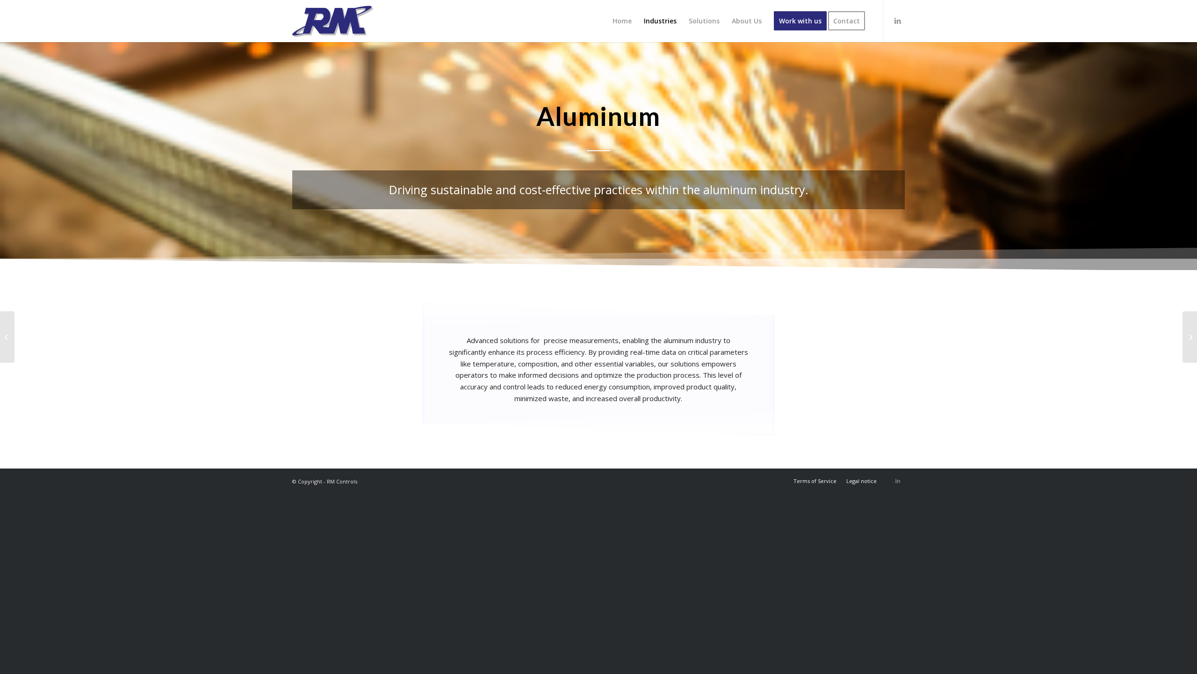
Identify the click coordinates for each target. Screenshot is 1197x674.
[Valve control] (7, 337)
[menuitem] (622, 21)
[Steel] (1190, 337)
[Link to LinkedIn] (898, 21)
